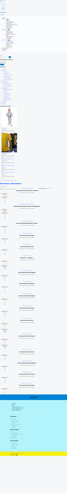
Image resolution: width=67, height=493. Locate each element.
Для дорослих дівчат (5, 48)
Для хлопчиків (4, 29)
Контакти (13, 404)
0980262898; (3, 8)
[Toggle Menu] (7, 19)
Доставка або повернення (16, 406)
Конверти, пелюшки (9, 43)
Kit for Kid (3, 12)
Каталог (4, 180)
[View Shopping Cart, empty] (1, 15)
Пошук (1, 55)
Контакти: (3, 7)
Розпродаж (4, 50)
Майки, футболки (9, 31)
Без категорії (3, 69)
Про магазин (14, 403)
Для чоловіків (4, 49)
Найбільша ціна (2, 63)
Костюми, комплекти (10, 42)
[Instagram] (14, 455)
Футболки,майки (14, 425)
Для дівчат (4, 18)
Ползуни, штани (9, 46)
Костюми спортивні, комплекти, (12, 24)
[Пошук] (10, 57)
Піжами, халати (8, 27)
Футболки (8, 44)
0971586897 (3, 9)
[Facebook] (10, 455)
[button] (1, 14)
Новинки (3, 17)
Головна (1, 180)
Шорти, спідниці (9, 21)
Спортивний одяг (9, 32)
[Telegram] (16, 455)
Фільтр (2, 64)
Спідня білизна (8, 28)
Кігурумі (7, 20)
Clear (5, 219)
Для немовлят (4, 39)
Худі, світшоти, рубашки (10, 22)
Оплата (13, 405)
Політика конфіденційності (16, 409)
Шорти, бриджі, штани (10, 36)
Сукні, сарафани (14, 419)
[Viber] (12, 455)
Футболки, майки (9, 25)
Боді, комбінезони (9, 41)
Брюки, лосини (9, 23)
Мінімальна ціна (2, 61)
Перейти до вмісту (3, 0)
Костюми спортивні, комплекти (16, 424)
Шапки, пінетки (9, 45)
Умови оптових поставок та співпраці (18, 407)
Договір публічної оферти (16, 410)
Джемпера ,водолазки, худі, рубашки (11, 35)
